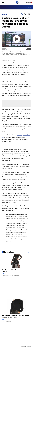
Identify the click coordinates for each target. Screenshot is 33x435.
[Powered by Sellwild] (28, 346)
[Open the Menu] (2, 2)
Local (4, 14)
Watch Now (28, 2)
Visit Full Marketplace (26, 252)
